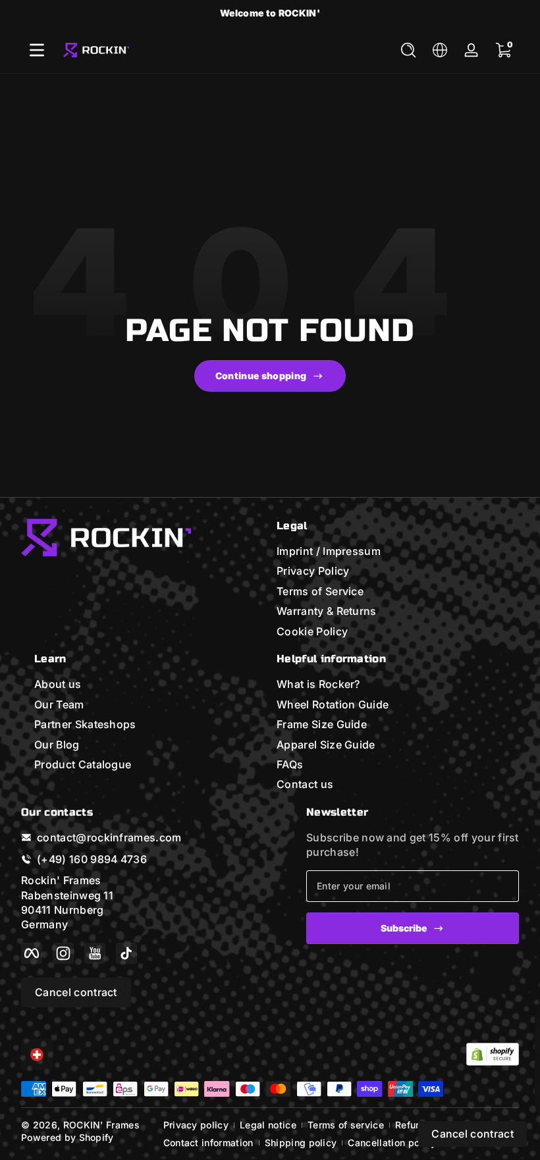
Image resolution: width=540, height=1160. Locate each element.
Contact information (208, 1142)
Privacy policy (196, 1124)
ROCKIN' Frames (101, 1124)
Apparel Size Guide (326, 744)
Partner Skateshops (85, 724)
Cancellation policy (392, 1142)
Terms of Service (320, 591)
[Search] (408, 50)
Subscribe (404, 928)
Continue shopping (260, 375)
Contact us (305, 784)
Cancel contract (76, 992)
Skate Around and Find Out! (269, 12)
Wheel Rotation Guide (333, 704)
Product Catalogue (82, 764)
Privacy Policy (313, 570)
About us (58, 684)
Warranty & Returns (327, 611)
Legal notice (268, 1124)
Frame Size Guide (322, 724)
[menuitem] (398, 551)
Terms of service (346, 1124)
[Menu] (37, 50)
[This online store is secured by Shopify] (492, 1054)
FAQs (290, 764)
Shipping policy (301, 1142)
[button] (408, 50)
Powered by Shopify (67, 1137)
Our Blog (57, 744)
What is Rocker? (318, 684)
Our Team (59, 704)
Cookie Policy (312, 631)
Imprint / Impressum (329, 551)
